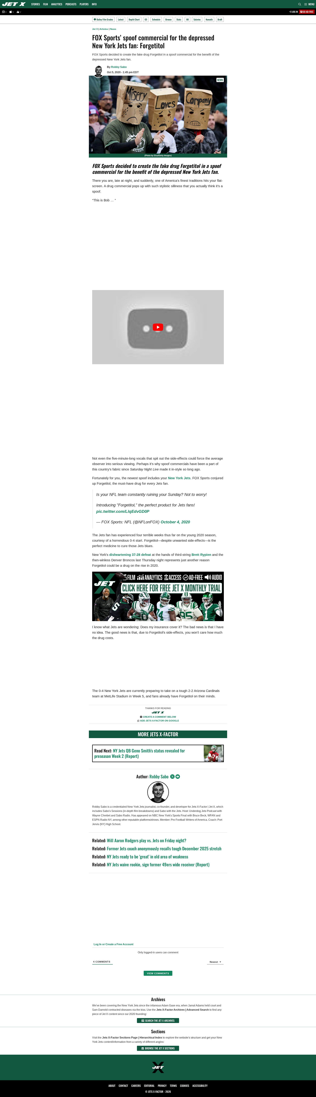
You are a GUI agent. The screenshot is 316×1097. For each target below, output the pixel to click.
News (113, 29)
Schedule (156, 19)
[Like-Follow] (18, 11)
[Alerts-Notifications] (11, 11)
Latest (121, 19)
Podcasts (71, 4)
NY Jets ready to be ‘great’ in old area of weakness (147, 856)
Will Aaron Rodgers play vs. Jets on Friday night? (146, 840)
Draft (220, 19)
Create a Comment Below (159, 717)
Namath (209, 19)
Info (94, 4)
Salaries (197, 19)
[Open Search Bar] (300, 4)
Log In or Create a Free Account (113, 944)
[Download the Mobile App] (4, 11)
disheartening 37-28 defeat (130, 554)
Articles (104, 29)
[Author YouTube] (177, 776)
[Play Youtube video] (158, 327)
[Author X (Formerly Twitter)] (172, 776)
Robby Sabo (119, 67)
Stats (178, 19)
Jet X (95, 29)
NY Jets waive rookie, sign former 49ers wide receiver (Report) (158, 864)
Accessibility (200, 1086)
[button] (309, 4)
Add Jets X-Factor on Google (159, 720)
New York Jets (179, 478)
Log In (294, 11)
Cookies (184, 1086)
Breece (168, 19)
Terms (173, 1086)
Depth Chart (134, 19)
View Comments (158, 973)
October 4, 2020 (175, 522)
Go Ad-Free (307, 11)
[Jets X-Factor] (15, 4)
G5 (146, 19)
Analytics (56, 4)
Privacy (162, 1086)
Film (45, 4)
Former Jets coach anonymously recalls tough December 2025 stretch (164, 848)
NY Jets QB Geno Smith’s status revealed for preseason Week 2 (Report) (139, 753)
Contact (123, 1086)
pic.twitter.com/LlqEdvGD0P (122, 511)
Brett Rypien (201, 554)
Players (84, 4)
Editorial (149, 1086)
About (111, 1086)
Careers (136, 1086)
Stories (35, 4)
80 (187, 19)
